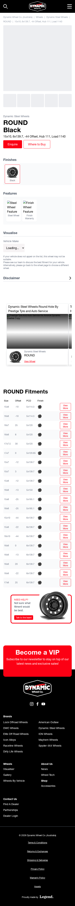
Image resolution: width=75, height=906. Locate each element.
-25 (17, 499)
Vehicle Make (11, 241)
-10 (17, 406)
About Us (47, 764)
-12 (17, 462)
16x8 (6, 416)
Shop (44, 780)
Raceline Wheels (13, 745)
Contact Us (10, 799)
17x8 (6, 582)
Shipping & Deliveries (37, 860)
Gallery (7, 775)
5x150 (29, 490)
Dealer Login (10, 816)
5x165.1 (30, 499)
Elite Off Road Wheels (16, 734)
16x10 (7, 536)
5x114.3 (30, 406)
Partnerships (10, 810)
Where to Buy (37, 144)
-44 (17, 517)
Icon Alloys (9, 739)
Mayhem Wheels (48, 739)
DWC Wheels (11, 728)
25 (16, 425)
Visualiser (8, 769)
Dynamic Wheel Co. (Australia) (17, 17)
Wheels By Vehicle (14, 780)
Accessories (48, 786)
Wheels (39, 17)
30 (16, 443)
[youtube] (43, 704)
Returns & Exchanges (37, 851)
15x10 (7, 517)
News (44, 769)
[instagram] (31, 704)
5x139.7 (30, 462)
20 (16, 564)
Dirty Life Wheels (13, 751)
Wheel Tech (48, 775)
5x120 (29, 425)
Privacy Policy (37, 869)
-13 (17, 490)
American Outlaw (49, 722)
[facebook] (37, 704)
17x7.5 (7, 443)
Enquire (13, 144)
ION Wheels (45, 734)
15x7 (6, 462)
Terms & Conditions (37, 842)
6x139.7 (30, 517)
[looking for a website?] (46, 897)
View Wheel (29, 361)
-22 (17, 527)
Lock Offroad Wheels (15, 722)
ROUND (7, 21)
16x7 (6, 425)
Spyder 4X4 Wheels (50, 745)
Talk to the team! (24, 617)
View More (65, 407)
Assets (37, 886)
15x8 (6, 406)
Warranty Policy (37, 877)
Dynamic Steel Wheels (57, 17)
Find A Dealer (11, 804)
